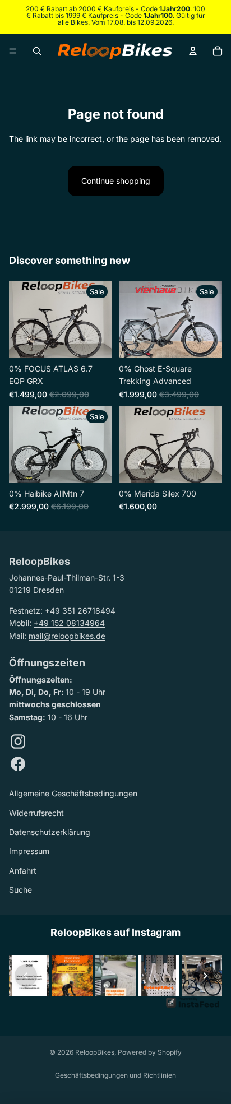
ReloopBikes (94, 1052)
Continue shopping (115, 180)
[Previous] (26, 975)
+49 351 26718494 (80, 610)
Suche (20, 889)
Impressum (29, 851)
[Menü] (13, 51)
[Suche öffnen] (37, 51)
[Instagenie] (193, 1007)
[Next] (205, 975)
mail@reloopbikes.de (67, 636)
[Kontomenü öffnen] (193, 51)
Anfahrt (22, 870)
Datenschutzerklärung (49, 832)
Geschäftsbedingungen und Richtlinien (115, 1075)
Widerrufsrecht (36, 813)
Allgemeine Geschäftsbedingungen (73, 793)
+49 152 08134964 (69, 623)
